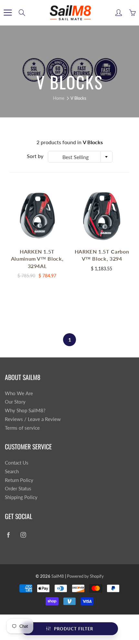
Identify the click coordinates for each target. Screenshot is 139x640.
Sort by (35, 156)
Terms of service (22, 428)
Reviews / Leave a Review (33, 419)
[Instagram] (23, 535)
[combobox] (80, 157)
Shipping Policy (21, 497)
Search (12, 471)
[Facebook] (8, 535)
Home (58, 98)
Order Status (18, 488)
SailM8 (57, 576)
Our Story (15, 402)
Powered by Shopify (85, 576)
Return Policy (19, 480)
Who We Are (19, 393)
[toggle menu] (7, 12)
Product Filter (73, 628)
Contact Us (16, 462)
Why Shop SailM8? (25, 410)
